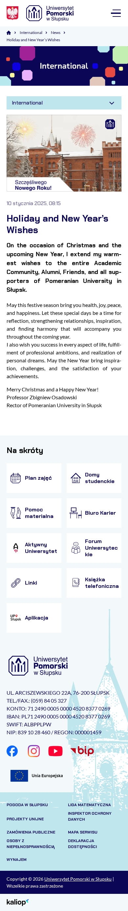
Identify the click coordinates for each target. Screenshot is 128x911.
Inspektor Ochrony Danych (90, 816)
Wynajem (17, 859)
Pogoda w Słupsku (27, 804)
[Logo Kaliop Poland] (18, 902)
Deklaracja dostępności (82, 843)
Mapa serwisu (82, 832)
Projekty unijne (25, 819)
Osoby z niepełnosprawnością (31, 843)
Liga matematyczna (89, 804)
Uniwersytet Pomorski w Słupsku (78, 879)
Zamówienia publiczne (31, 832)
